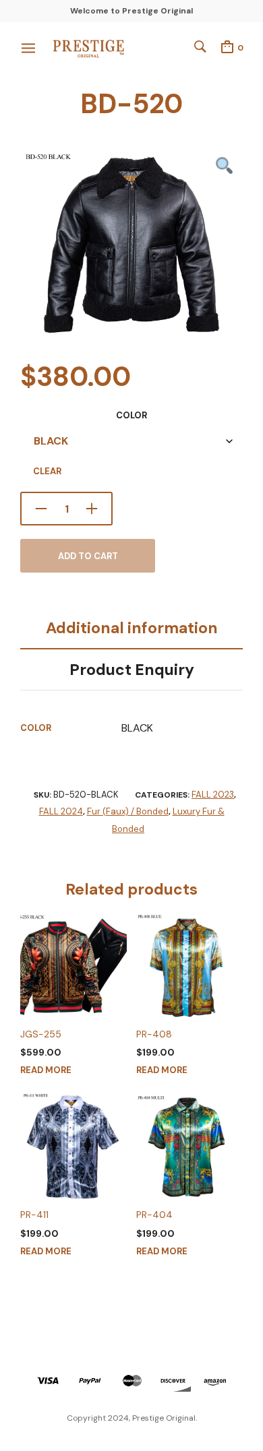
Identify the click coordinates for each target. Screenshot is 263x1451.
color (131, 415)
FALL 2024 (61, 811)
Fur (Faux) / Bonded (128, 811)
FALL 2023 (213, 794)
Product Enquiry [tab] (131, 669)
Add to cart (88, 556)
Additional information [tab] (132, 628)
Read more (45, 1070)
